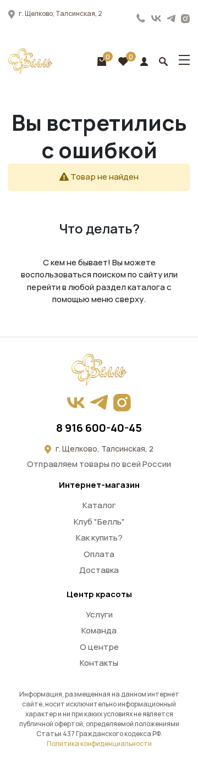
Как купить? (99, 537)
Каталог (99, 505)
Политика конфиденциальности (99, 743)
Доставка (99, 570)
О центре (99, 647)
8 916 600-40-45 (141, 18)
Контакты (99, 663)
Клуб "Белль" (99, 521)
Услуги (99, 614)
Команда (99, 630)
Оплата (99, 554)
